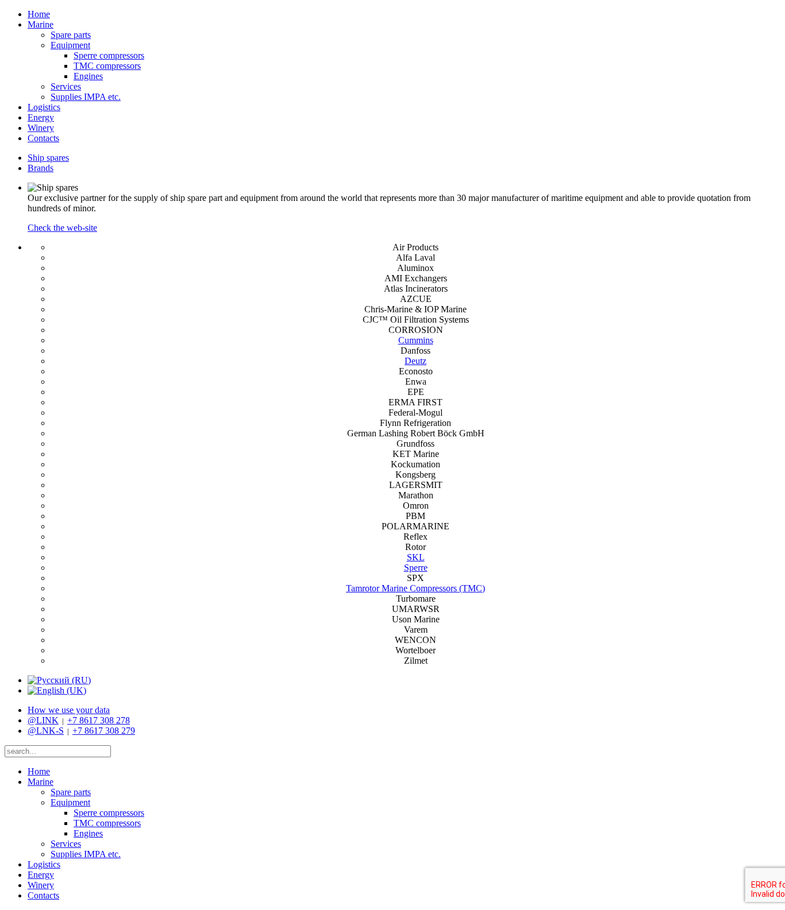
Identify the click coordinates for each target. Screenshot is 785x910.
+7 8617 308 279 (103, 730)
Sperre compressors (109, 55)
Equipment (70, 45)
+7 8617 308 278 (98, 720)
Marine (40, 24)
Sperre (416, 567)
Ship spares (48, 157)
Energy (41, 117)
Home (39, 14)
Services (66, 86)
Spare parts (71, 35)
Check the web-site (62, 228)
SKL (416, 557)
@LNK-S (46, 730)
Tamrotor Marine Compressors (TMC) (415, 588)
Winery (41, 128)
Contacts (43, 138)
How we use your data (69, 710)
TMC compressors (107, 66)
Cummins (415, 340)
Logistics (44, 107)
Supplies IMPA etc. (86, 97)
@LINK (43, 720)
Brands (40, 168)
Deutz (415, 361)
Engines (88, 76)
